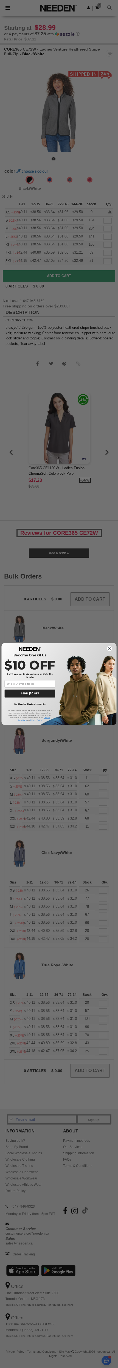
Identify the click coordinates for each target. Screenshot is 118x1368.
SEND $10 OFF (30, 693)
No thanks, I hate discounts (29, 704)
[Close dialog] (109, 648)
